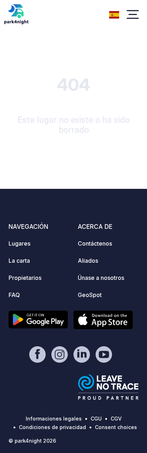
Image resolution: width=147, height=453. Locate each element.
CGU (96, 419)
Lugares (19, 243)
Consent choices (116, 427)
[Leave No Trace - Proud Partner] (108, 387)
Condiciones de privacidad (52, 427)
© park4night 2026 (32, 441)
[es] (114, 14)
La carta (19, 260)
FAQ (14, 294)
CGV (116, 419)
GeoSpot (90, 294)
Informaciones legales (54, 419)
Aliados (88, 260)
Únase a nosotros (101, 277)
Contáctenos (95, 243)
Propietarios (25, 277)
